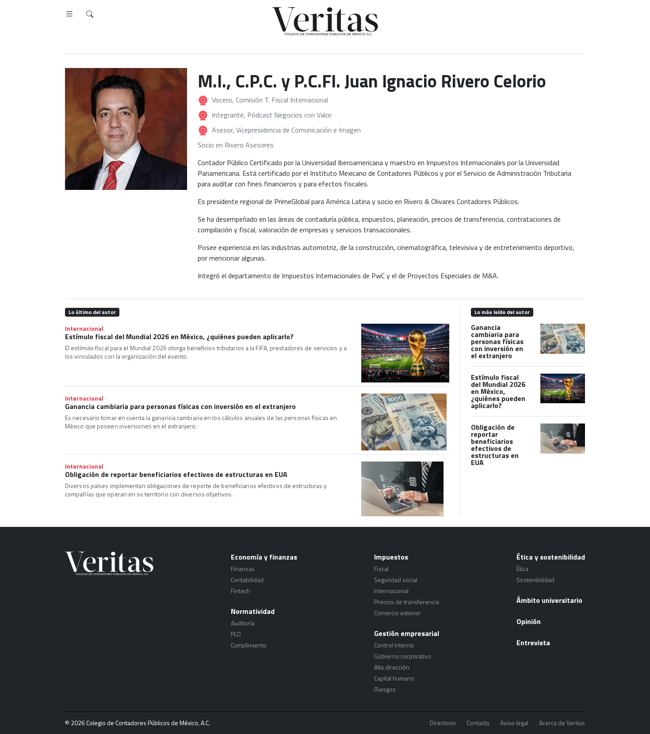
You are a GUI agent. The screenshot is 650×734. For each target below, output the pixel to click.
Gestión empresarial (406, 633)
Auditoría (242, 623)
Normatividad (253, 611)
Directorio (443, 723)
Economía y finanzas (264, 557)
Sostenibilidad (535, 579)
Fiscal (381, 568)
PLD (236, 634)
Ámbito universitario (549, 600)
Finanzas (243, 568)
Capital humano (394, 678)
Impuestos (391, 557)
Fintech (240, 590)
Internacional (84, 328)
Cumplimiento (249, 645)
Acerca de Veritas (562, 723)
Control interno (394, 645)
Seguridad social (395, 579)
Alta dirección (391, 667)
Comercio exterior (397, 612)
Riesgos (385, 689)
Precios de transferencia (406, 601)
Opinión (528, 621)
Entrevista (533, 642)
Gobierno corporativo (402, 656)
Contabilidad (247, 579)
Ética (522, 568)
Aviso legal (514, 723)
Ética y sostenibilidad (550, 557)
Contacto (477, 723)
